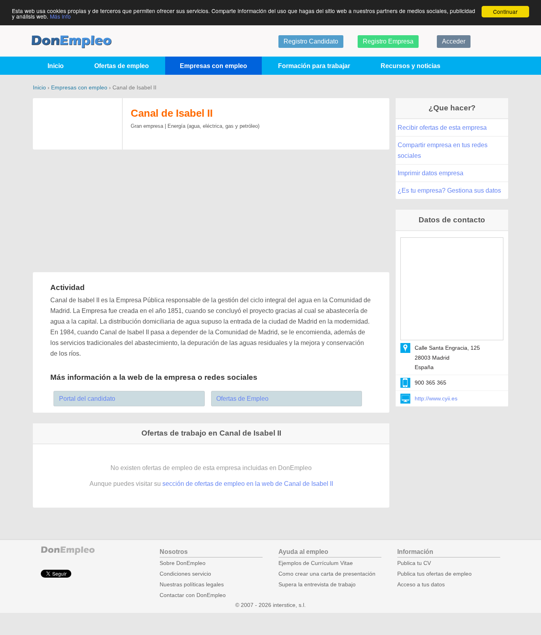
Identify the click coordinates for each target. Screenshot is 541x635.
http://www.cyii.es (436, 398)
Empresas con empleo (213, 66)
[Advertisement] (211, 211)
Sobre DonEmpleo (183, 563)
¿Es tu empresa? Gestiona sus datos (449, 190)
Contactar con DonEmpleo (193, 595)
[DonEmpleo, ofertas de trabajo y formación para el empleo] (71, 41)
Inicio (56, 66)
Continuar (505, 11)
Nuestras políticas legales (192, 585)
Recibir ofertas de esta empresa (442, 127)
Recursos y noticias (410, 66)
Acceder (453, 41)
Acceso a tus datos (421, 585)
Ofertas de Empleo (242, 398)
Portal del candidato (87, 398)
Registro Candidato (311, 41)
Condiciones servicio (185, 574)
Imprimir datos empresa (430, 173)
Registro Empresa (388, 41)
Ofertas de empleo (121, 66)
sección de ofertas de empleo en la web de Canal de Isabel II (247, 483)
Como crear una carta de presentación (326, 574)
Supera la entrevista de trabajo (317, 585)
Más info (60, 16)
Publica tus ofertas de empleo (434, 574)
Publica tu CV (414, 563)
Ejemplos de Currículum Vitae (315, 563)
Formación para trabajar (314, 66)
